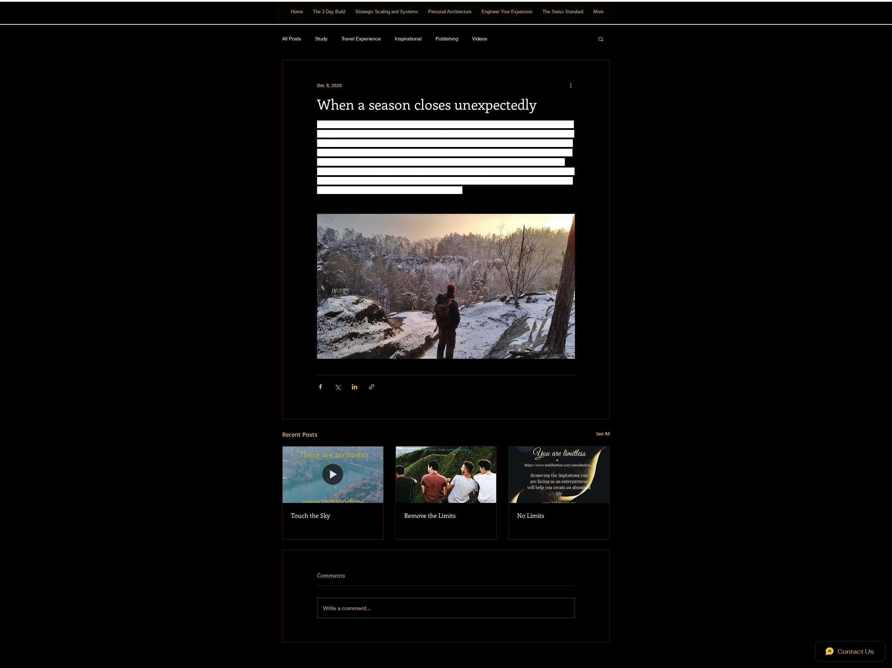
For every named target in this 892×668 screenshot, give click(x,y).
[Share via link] (371, 386)
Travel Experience (361, 38)
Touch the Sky (310, 515)
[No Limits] (559, 474)
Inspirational (408, 38)
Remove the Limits (430, 515)
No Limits (530, 515)
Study (321, 38)
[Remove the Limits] (446, 474)
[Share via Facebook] (320, 386)
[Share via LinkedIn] (354, 386)
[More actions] (571, 85)
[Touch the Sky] (333, 474)
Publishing (447, 38)
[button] (601, 38)
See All (603, 433)
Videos (479, 38)
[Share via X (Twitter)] (337, 386)
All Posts (291, 38)
